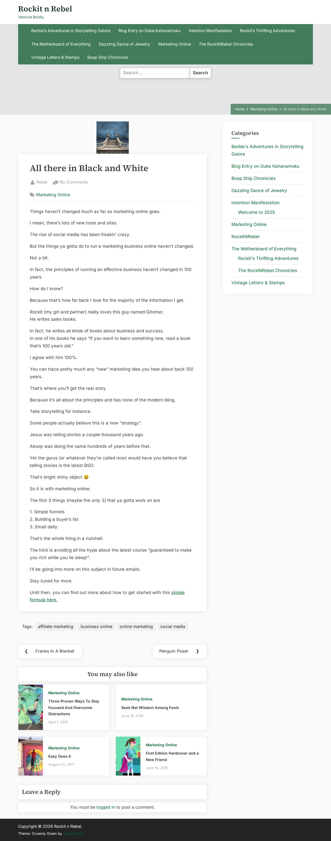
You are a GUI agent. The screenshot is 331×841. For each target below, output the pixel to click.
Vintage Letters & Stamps (55, 57)
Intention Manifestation (210, 30)
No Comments (73, 182)
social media (172, 626)
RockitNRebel (245, 236)
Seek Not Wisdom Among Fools (150, 707)
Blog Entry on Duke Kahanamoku (149, 30)
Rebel (41, 182)
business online (96, 626)
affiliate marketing (55, 626)
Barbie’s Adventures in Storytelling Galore (70, 30)
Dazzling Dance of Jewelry (124, 44)
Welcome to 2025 (256, 212)
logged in (105, 807)
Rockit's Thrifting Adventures (268, 258)
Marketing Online (174, 44)
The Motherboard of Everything (61, 44)
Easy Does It (59, 756)
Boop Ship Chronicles (107, 57)
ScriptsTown (73, 833)
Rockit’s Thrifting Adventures (267, 30)
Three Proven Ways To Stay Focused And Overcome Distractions (73, 707)
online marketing (136, 626)
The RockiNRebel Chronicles (226, 44)
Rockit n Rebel (45, 8)
